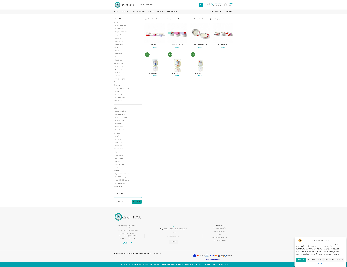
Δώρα (116, 22)
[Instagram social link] (127, 243)
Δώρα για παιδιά (121, 32)
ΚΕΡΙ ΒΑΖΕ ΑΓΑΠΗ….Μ (200, 45)
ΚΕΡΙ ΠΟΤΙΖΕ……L (177, 73)
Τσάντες (116, 82)
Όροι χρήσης (219, 234)
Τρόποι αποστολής (219, 228)
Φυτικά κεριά (119, 44)
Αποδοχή (301, 259)
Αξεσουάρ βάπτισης (122, 88)
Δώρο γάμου (119, 35)
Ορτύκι (117, 75)
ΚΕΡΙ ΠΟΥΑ (154, 45)
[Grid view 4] (211, 19)
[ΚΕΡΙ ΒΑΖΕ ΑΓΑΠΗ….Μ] (200, 33)
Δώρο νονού (119, 38)
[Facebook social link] (124, 243)
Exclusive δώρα (120, 28)
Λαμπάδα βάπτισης (122, 94)
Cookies (319, 263)
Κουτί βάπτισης (120, 91)
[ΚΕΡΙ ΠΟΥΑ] (154, 33)
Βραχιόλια (118, 53)
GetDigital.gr (157, 253)
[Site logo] (125, 4)
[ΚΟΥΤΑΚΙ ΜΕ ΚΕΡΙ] (177, 33)
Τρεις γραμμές (120, 79)
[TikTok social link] (131, 243)
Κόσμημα (117, 47)
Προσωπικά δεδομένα (219, 237)
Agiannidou (119, 66)
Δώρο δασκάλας (120, 25)
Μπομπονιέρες (120, 97)
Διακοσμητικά (118, 63)
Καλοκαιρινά (118, 100)
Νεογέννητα (119, 41)
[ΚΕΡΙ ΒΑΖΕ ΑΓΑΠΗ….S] (223, 33)
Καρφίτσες (118, 60)
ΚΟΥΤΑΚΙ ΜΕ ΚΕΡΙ (177, 45)
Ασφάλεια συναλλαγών (219, 240)
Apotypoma (119, 69)
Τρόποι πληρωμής (219, 231)
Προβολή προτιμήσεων (333, 259)
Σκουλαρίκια (119, 57)
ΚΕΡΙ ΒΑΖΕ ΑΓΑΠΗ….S (223, 45)
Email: (173, 232)
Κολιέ (117, 50)
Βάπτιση (117, 85)
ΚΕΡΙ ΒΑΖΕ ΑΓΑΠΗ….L (200, 73)
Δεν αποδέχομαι (315, 259)
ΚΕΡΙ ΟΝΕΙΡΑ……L (154, 73)
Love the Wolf (119, 72)
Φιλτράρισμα (136, 202)
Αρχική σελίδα (149, 19)
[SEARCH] (201, 5)
